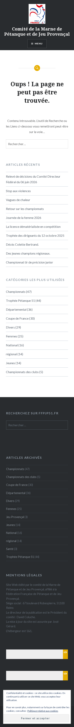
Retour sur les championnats (25, 209)
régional (11, 354)
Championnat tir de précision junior (29, 262)
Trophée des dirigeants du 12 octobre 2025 (35, 235)
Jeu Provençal (15, 517)
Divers (10, 327)
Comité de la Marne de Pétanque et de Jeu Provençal (37, 31)
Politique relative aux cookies (42, 710)
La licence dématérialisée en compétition (33, 226)
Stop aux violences (18, 191)
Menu (39, 43)
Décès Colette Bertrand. (22, 244)
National (12, 345)
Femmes (11, 336)
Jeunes (10, 363)
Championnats (15, 291)
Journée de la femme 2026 (23, 217)
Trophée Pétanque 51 (20, 300)
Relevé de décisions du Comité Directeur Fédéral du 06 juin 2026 (33, 179)
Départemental (16, 309)
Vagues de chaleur (18, 200)
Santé (9, 549)
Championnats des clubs (22, 372)
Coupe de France (17, 318)
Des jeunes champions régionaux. (28, 253)
